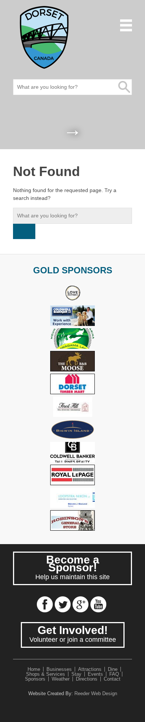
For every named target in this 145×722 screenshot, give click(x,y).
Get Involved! (72, 633)
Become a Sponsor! (72, 567)
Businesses (59, 669)
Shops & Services (45, 674)
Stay (76, 674)
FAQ (114, 674)
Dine (112, 669)
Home (34, 669)
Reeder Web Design (95, 693)
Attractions (90, 669)
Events (95, 674)
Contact (112, 679)
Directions (86, 679)
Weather (61, 679)
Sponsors (35, 679)
